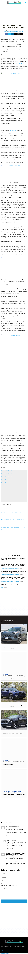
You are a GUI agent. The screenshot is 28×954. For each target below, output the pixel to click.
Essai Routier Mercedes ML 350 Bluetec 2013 (11, 512)
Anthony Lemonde (6, 678)
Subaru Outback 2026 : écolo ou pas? (13, 705)
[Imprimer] (18, 34)
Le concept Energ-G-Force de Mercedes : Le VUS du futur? (13, 528)
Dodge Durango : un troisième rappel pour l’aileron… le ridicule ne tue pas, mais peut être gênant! (13, 572)
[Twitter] (9, 34)
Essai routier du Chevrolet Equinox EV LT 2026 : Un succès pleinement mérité (14, 676)
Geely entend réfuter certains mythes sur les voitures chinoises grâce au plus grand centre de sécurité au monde (13, 565)
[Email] (15, 34)
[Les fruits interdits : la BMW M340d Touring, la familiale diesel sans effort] (14, 780)
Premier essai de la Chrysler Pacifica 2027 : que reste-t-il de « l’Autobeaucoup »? (13, 763)
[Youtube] (5, 950)
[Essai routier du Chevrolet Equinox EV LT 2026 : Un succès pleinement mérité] (14, 662)
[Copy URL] (21, 34)
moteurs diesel (12, 130)
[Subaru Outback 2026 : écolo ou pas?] (14, 692)
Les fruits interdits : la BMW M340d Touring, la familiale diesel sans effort (14, 793)
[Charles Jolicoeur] (6, 30)
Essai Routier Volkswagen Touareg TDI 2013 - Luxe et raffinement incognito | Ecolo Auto (15, 854)
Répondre (7, 837)
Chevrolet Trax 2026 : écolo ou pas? (13, 733)
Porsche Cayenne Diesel (6, 470)
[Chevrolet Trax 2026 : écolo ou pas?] (14, 720)
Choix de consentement (4, 953)
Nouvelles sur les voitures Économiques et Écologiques (10, 568)
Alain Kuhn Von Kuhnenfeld (7, 795)
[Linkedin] (12, 34)
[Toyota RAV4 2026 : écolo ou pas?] (14, 634)
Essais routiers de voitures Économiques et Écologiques (13, 31)
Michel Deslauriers (6, 648)
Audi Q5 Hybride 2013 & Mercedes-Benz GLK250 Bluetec (12, 520)
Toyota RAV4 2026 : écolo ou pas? (12, 647)
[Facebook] (6, 34)
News (2, 561)
